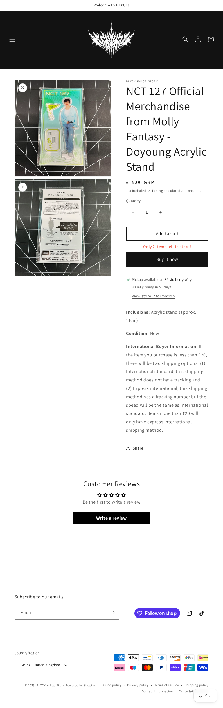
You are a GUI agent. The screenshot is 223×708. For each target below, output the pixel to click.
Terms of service (166, 685)
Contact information (157, 691)
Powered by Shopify (80, 685)
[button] (12, 39)
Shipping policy (197, 685)
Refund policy (111, 685)
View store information (153, 296)
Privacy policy (138, 685)
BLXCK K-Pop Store (50, 685)
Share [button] (138, 448)
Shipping (155, 190)
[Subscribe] (112, 613)
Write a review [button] (111, 518)
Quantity (133, 200)
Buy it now (167, 259)
